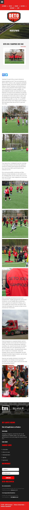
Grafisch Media (21, 504)
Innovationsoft (8, 506)
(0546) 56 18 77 (14, 490)
